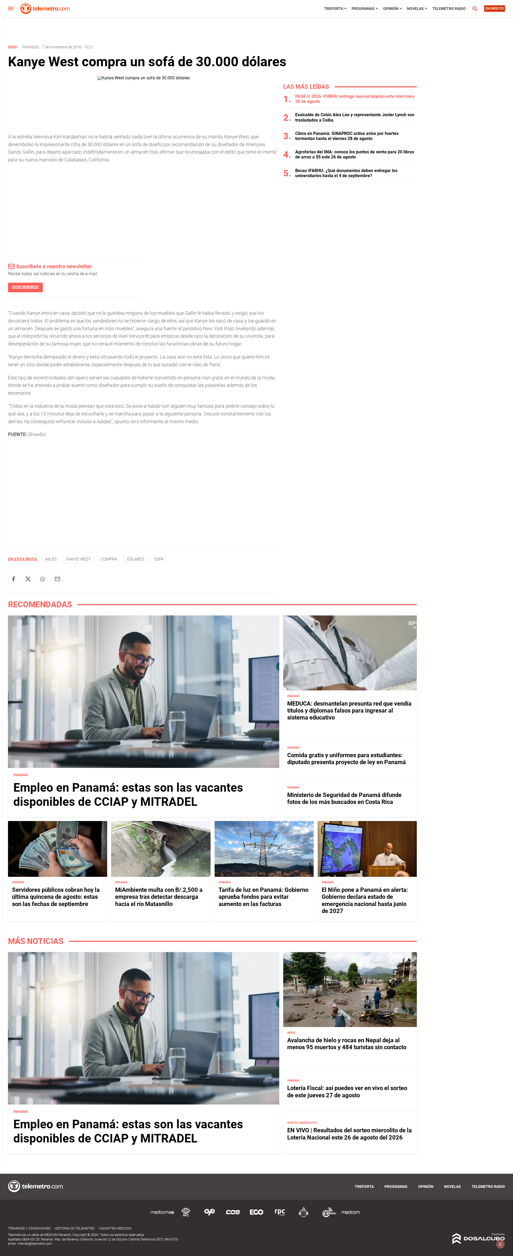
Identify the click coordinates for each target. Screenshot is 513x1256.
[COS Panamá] (233, 1216)
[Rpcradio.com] (280, 1216)
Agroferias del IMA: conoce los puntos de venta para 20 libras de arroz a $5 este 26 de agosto (354, 154)
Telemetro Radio (449, 8)
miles (51, 559)
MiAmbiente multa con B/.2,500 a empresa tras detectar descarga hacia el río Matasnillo (159, 896)
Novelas (415, 8)
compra (109, 559)
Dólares (135, 559)
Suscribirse (25, 287)
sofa (159, 559)
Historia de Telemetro (75, 1228)
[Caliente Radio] (303, 1216)
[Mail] (57, 579)
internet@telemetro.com (34, 1244)
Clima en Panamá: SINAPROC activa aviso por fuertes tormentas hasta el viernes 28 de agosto (347, 136)
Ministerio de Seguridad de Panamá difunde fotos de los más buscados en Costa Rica (344, 798)
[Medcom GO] (162, 1216)
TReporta (333, 8)
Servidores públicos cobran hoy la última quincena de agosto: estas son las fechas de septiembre (56, 896)
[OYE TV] (209, 1216)
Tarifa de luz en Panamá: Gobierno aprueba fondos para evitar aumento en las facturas (263, 896)
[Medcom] (350, 1216)
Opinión (390, 8)
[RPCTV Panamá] (186, 1216)
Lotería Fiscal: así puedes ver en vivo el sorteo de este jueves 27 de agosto (347, 1091)
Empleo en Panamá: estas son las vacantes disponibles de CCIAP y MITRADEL (128, 795)
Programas (363, 8)
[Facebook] (13, 579)
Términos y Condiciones (29, 1228)
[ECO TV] (256, 1216)
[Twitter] (28, 579)
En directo (494, 8)
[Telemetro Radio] (327, 1216)
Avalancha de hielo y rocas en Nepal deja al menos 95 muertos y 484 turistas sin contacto (346, 1043)
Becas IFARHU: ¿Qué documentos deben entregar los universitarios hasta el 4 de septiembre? (346, 173)
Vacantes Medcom (115, 1228)
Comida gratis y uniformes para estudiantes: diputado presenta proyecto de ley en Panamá (346, 758)
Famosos (30, 47)
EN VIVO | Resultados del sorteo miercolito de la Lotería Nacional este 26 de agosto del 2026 (349, 1134)
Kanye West (79, 559)
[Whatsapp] (42, 579)
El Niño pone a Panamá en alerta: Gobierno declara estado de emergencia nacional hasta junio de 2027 (365, 900)
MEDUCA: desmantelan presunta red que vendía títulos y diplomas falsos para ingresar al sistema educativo (349, 710)
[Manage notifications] (500, 1244)
